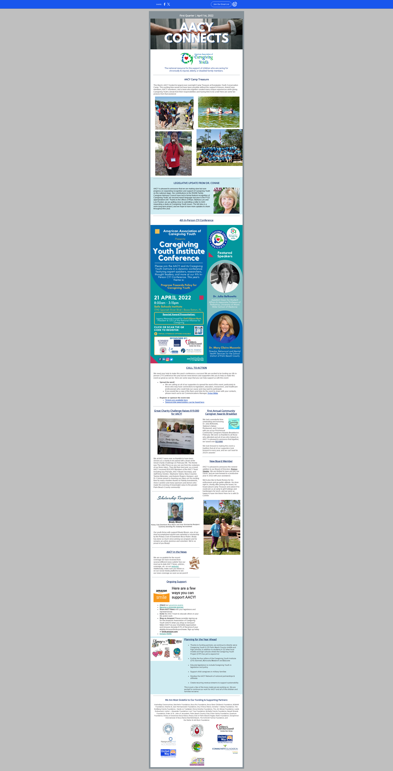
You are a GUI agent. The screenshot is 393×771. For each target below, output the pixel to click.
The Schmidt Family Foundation (212, 718)
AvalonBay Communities (163, 705)
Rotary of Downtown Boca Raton (175, 716)
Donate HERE (166, 634)
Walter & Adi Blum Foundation (198, 720)
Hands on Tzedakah (184, 709)
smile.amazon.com (170, 631)
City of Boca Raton (204, 707)
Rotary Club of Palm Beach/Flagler (202, 716)
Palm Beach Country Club (200, 714)
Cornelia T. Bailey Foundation (223, 707)
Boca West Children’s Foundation (219, 705)
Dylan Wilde (213, 393)
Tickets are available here (176, 400)
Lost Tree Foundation (197, 711)
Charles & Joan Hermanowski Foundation (180, 707)
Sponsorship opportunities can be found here (184, 402)
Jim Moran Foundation (225, 709)
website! (175, 566)
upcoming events (176, 605)
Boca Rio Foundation (198, 705)
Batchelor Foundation (182, 705)
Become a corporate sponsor (171, 607)
